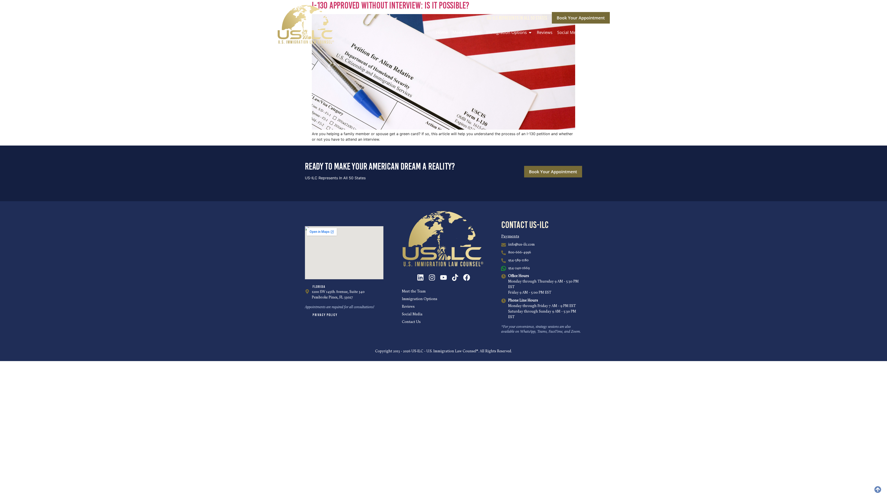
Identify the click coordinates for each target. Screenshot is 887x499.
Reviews (408, 307)
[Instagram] (431, 277)
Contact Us (411, 322)
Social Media (412, 314)
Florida (319, 286)
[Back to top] (877, 489)
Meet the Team (414, 291)
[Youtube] (443, 277)
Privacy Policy (325, 315)
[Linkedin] (420, 277)
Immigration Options (419, 299)
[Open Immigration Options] (530, 32)
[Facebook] (466, 277)
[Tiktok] (455, 277)
